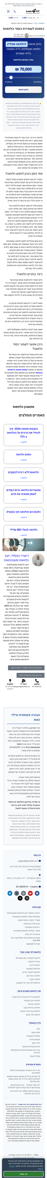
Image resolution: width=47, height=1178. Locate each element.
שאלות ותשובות (33, 1036)
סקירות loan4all (33, 943)
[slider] (23, 77)
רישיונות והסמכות (32, 927)
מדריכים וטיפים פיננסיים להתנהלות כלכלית (25, 1051)
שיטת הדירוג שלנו (32, 934)
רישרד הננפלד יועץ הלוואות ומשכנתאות (23, 913)
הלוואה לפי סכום (33, 1014)
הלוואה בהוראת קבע (32, 1007)
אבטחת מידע (34, 1039)
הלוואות (41, 23)
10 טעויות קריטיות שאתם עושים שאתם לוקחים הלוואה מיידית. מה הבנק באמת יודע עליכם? (23, 1079)
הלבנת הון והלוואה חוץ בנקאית (24, 512)
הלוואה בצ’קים (34, 1004)
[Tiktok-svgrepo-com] (16, 893)
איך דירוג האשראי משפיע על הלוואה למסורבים (25, 1071)
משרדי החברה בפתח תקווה (29, 920)
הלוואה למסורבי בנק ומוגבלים (28, 958)
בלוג (38, 1028)
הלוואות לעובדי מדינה (31, 972)
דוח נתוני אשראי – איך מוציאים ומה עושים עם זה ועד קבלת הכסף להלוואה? (24, 1086)
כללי (35, 23)
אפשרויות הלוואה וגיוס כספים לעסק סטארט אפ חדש (23, 492)
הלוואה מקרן (35, 979)
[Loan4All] (32, 11)
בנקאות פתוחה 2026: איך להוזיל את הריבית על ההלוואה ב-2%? (23, 433)
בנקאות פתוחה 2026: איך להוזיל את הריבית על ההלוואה (25, 1092)
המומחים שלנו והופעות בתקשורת (26, 916)
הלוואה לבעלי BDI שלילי (23, 530)
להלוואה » (23, 442)
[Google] (23, 893)
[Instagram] (27, 898)
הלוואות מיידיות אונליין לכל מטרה (26, 997)
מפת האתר (35, 1032)
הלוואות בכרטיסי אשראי (30, 1011)
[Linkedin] (10, 893)
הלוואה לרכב (35, 965)
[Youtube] (30, 893)
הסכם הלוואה (23, 454)
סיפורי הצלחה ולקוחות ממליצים (27, 930)
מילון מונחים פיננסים (31, 1046)
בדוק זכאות (23, 89)
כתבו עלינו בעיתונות (32, 923)
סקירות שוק (35, 1056)
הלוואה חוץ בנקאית (32, 1000)
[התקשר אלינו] (15, 11)
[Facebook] (37, 893)
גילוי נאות (36, 1043)
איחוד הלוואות (34, 961)
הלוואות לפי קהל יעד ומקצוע (28, 982)
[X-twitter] (20, 898)
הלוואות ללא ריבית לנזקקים (23, 472)
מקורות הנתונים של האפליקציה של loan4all (25, 939)
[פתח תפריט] (8, 11)
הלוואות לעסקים (33, 968)
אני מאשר (23, 1174)
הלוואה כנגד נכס (33, 975)
